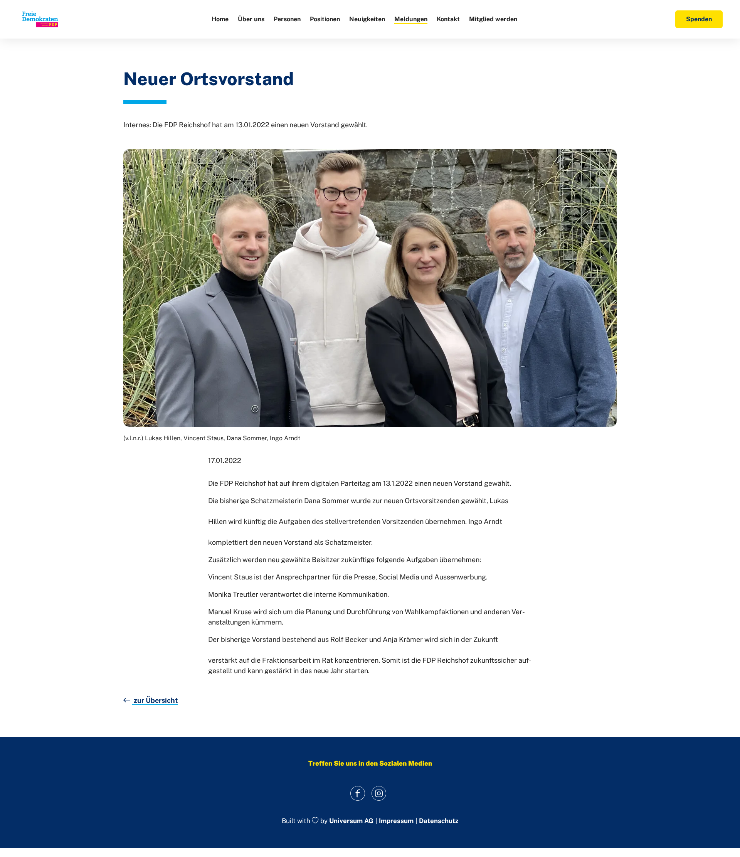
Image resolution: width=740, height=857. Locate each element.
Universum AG (351, 821)
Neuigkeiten (367, 19)
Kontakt (448, 19)
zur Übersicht (155, 700)
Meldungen (410, 19)
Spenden (699, 19)
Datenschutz (438, 821)
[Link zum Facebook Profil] (357, 793)
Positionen (325, 19)
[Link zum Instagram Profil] (378, 793)
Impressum (396, 821)
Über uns (251, 19)
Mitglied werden (493, 19)
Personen (287, 19)
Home (220, 19)
